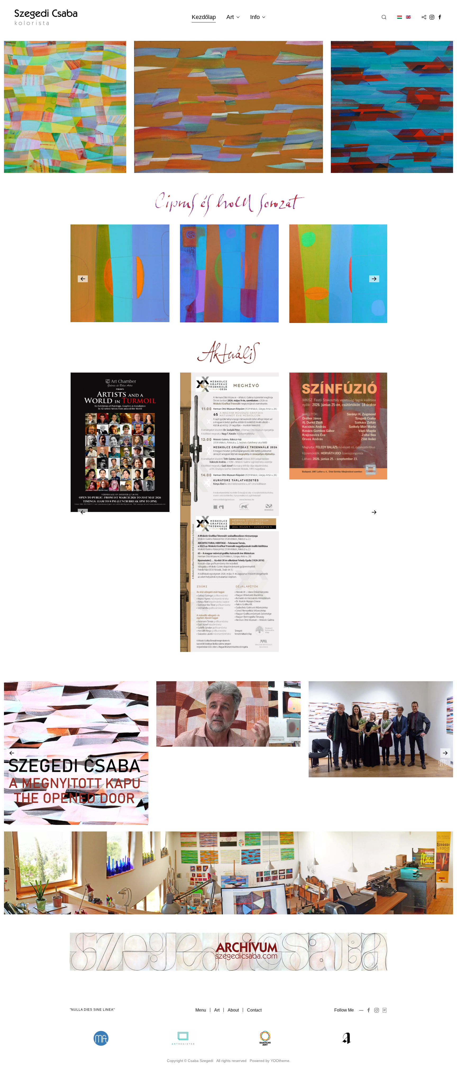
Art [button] (230, 17)
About (233, 1010)
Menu (200, 1010)
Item (114, 1038)
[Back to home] (46, 17)
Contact (254, 1010)
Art (217, 1010)
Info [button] (255, 17)
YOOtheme (280, 1061)
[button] (384, 17)
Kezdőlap (204, 17)
